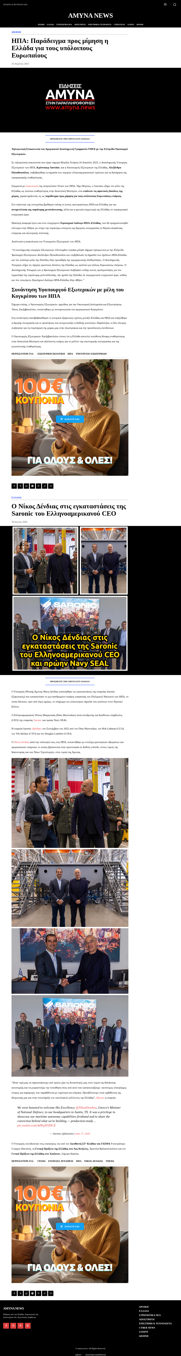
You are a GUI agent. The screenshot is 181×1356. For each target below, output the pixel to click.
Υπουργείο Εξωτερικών (91, 353)
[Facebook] (14, 486)
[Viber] (38, 486)
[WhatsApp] (26, 486)
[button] (174, 4)
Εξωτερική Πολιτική (51, 353)
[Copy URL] (44, 486)
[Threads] (28, 1326)
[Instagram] (13, 1326)
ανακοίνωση (32, 185)
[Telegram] (32, 486)
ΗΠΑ (70, 353)
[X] (20, 486)
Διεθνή (16, 32)
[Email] (50, 486)
